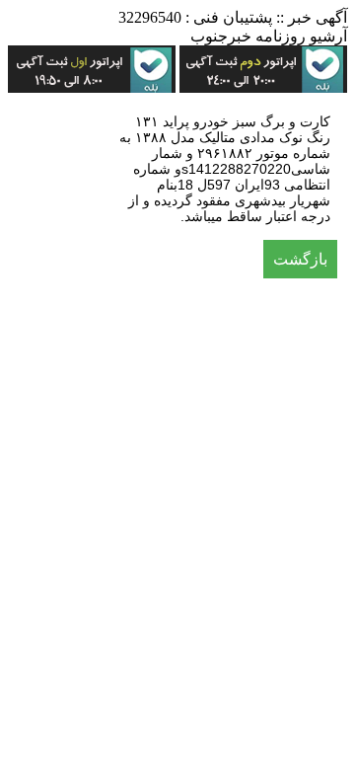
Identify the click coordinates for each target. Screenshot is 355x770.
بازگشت (300, 259)
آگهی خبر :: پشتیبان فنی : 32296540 (232, 17)
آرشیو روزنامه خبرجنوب (268, 36)
